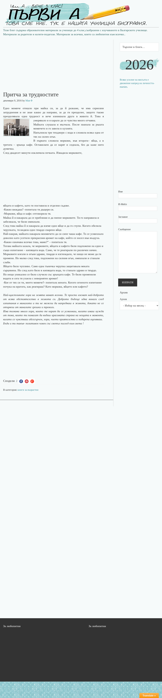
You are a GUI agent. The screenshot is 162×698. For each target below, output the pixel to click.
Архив (123, 299)
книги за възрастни (28, 389)
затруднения (10, 112)
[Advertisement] (56, 61)
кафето (66, 246)
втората (83, 140)
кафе (79, 233)
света (78, 323)
